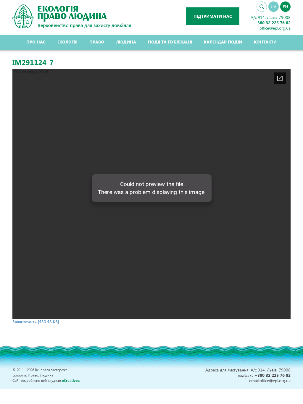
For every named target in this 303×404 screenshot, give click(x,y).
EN (285, 6)
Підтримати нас (213, 16)
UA (273, 6)
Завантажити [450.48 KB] (35, 321)
